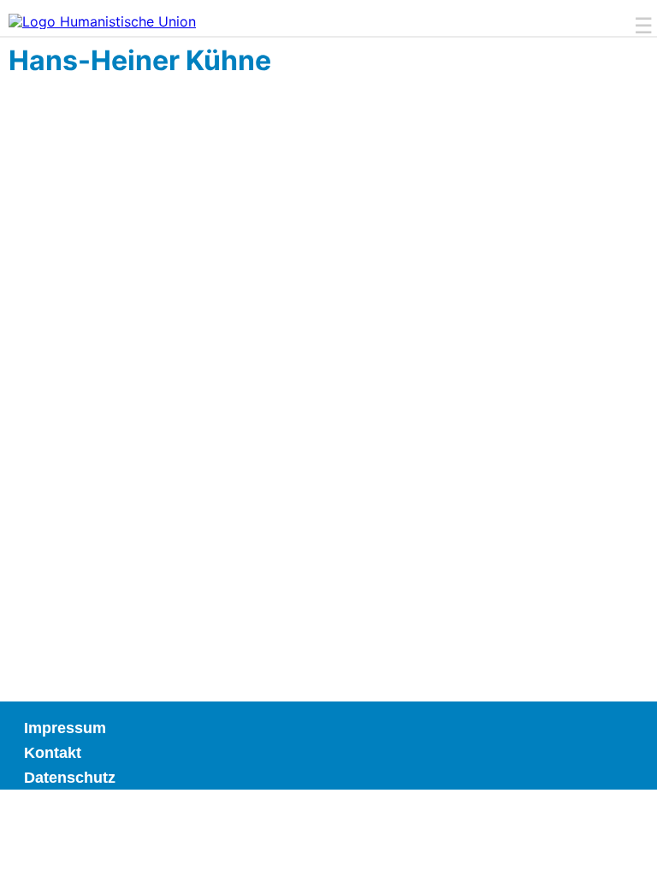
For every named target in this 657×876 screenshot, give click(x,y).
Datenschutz (69, 777)
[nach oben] (616, 835)
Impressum (65, 728)
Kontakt (52, 752)
